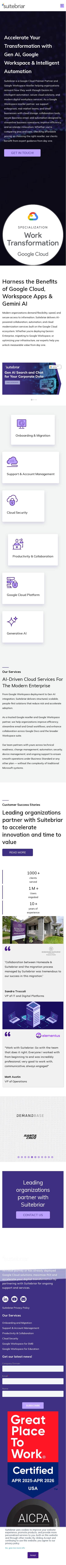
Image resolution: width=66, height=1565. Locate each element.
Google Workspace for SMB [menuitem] (17, 1343)
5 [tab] (32, 1157)
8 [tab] (42, 1157)
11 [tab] (52, 1157)
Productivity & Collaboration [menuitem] (18, 1333)
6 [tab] (35, 1157)
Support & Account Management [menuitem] (20, 1328)
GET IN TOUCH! (22, 153)
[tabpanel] (36, 1126)
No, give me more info (15, 1548)
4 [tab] (29, 1157)
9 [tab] (45, 1157)
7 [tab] (39, 1157)
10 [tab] (49, 1157)
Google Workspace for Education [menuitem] (20, 1348)
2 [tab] (22, 1157)
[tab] (31, 399)
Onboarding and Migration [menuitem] (17, 1322)
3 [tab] (25, 1157)
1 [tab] (18, 1157)
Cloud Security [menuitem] (10, 1338)
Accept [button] (33, 1555)
